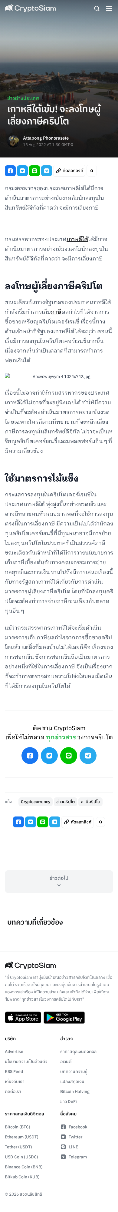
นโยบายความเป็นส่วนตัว (26, 1061)
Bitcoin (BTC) (17, 1127)
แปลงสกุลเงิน (72, 1081)
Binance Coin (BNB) (24, 1167)
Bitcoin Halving (75, 1091)
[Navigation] (109, 8)
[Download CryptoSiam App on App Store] (23, 1018)
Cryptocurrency (35, 801)
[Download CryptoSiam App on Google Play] (64, 1018)
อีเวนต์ (65, 1061)
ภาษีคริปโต (90, 801)
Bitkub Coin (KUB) (22, 1177)
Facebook (78, 1127)
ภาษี (56, 312)
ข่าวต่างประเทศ (23, 98)
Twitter (75, 1137)
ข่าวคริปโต (65, 801)
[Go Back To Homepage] (30, 8)
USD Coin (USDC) (21, 1157)
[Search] (97, 8)
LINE (73, 1147)
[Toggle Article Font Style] (92, 171)
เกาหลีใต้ (77, 239)
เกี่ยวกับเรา (15, 1081)
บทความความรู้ (73, 1071)
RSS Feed (14, 1071)
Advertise (14, 1051)
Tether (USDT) (18, 1147)
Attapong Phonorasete (46, 138)
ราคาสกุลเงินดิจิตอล (78, 1051)
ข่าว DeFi (68, 1101)
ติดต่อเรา (13, 1091)
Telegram (78, 1157)
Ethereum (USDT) (21, 1137)
